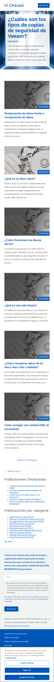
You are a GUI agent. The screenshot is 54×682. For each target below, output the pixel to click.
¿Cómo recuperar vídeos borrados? (25, 499)
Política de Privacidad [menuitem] (11, 638)
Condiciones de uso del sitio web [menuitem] (15, 634)
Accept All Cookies (26, 677)
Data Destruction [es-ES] (21, 524)
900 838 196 (43, 5)
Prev (20, 460)
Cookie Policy (10, 658)
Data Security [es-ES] (20, 533)
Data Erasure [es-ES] (20, 526)
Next (33, 460)
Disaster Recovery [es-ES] (22, 535)
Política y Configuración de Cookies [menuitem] (16, 641)
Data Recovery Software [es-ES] (25, 531)
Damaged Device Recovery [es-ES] (26, 522)
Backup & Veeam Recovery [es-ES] (26, 519)
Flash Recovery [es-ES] (21, 537)
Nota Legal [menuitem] (8, 645)
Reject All (27, 670)
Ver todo (8, 542)
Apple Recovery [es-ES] (21, 517)
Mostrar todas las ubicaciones (17, 626)
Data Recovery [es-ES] (21, 528)
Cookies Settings (27, 663)
